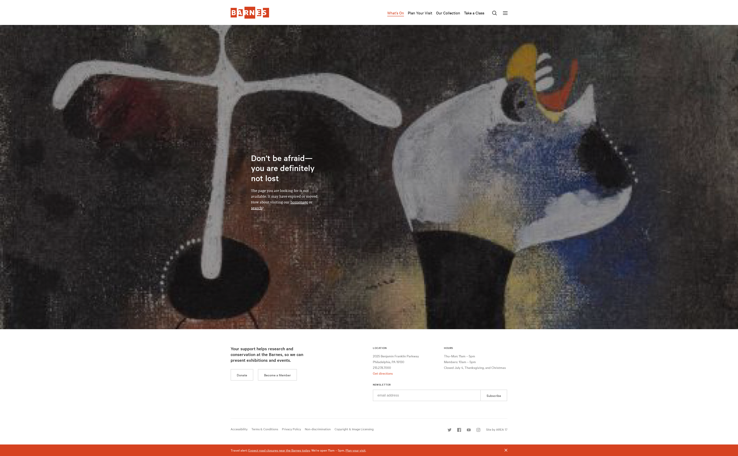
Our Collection (448, 12)
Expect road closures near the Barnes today (279, 450)
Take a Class (474, 12)
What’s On (395, 12)
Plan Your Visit (420, 12)
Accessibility (239, 429)
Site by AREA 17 (496, 429)
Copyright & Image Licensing (354, 429)
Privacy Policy (291, 429)
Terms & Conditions (264, 429)
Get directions (383, 373)
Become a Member (277, 375)
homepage (299, 202)
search (256, 208)
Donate (242, 375)
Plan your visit (356, 450)
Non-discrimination (318, 429)
